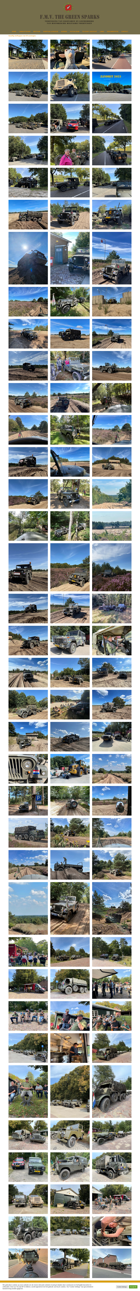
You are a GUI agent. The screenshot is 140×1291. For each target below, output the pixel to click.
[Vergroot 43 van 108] (45, 514)
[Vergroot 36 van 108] (129, 418)
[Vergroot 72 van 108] (129, 821)
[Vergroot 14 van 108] (87, 170)
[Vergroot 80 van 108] (87, 940)
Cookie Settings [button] (122, 1287)
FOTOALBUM (74, 31)
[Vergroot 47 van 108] (87, 546)
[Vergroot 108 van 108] (129, 1251)
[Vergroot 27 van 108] (129, 322)
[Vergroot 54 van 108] (129, 628)
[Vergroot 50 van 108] (87, 596)
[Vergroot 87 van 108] (129, 1004)
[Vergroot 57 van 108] (129, 660)
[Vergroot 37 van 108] (45, 450)
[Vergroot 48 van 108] (129, 546)
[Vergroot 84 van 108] (129, 972)
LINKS (102, 31)
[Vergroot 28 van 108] (45, 354)
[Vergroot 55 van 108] (45, 660)
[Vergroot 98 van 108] (87, 1155)
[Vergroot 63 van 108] (129, 725)
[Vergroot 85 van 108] (45, 1004)
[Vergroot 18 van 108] (129, 202)
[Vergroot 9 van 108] (129, 106)
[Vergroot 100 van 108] (45, 1187)
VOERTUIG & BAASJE (50, 31)
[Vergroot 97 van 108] (45, 1155)
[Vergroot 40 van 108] (45, 482)
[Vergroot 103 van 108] (45, 1219)
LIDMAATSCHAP (24, 31)
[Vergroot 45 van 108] (129, 514)
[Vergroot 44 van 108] (87, 514)
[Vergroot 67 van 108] (45, 789)
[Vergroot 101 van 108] (87, 1187)
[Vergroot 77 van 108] (87, 885)
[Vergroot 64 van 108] (45, 757)
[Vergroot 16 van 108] (45, 202)
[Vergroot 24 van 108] (129, 290)
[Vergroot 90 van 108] (129, 1036)
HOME (14, 31)
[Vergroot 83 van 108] (87, 972)
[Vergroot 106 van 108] (45, 1251)
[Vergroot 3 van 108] (129, 42)
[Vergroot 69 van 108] (129, 789)
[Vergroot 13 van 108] (45, 170)
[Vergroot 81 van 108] (129, 940)
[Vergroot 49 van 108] (45, 596)
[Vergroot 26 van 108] (87, 322)
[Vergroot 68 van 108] (87, 789)
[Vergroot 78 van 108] (129, 885)
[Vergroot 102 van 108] (129, 1187)
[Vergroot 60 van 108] (129, 693)
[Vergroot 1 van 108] (45, 42)
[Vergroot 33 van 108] (129, 386)
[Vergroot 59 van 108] (87, 693)
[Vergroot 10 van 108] (45, 138)
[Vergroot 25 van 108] (45, 322)
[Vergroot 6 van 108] (129, 74)
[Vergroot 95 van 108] (87, 1123)
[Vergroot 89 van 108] (87, 1036)
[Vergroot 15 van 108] (129, 170)
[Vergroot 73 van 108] (45, 853)
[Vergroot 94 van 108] (45, 1123)
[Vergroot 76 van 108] (45, 885)
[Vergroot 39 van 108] (129, 450)
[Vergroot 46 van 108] (45, 546)
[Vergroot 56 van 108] (87, 660)
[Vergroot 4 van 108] (45, 74)
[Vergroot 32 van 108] (87, 386)
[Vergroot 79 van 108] (45, 940)
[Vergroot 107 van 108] (87, 1251)
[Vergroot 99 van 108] (129, 1155)
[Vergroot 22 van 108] (45, 290)
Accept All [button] (133, 1287)
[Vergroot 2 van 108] (87, 42)
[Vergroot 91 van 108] (45, 1068)
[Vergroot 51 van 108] (129, 596)
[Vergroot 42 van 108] (129, 482)
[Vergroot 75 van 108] (129, 853)
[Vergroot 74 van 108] (87, 853)
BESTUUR (36, 31)
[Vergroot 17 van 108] (87, 202)
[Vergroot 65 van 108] (87, 757)
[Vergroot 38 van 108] (87, 450)
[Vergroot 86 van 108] (87, 1004)
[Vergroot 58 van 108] (45, 693)
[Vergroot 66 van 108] (129, 757)
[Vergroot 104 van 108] (87, 1219)
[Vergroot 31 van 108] (45, 386)
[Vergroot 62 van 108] (87, 725)
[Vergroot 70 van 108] (45, 821)
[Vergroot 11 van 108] (87, 138)
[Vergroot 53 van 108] (87, 628)
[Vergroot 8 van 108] (87, 106)
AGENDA (64, 31)
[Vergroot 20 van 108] (87, 235)
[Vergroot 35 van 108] (87, 418)
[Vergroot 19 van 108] (45, 235)
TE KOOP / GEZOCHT (89, 31)
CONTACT (124, 31)
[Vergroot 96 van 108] (129, 1123)
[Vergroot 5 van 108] (87, 74)
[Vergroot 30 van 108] (129, 354)
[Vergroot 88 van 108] (45, 1036)
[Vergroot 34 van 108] (45, 418)
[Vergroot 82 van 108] (45, 972)
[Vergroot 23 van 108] (87, 290)
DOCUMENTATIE (112, 31)
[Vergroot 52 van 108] (45, 628)
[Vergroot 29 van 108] (87, 354)
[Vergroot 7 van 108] (45, 106)
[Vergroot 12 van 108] (129, 138)
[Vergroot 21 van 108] (129, 235)
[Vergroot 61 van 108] (45, 725)
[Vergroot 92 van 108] (87, 1068)
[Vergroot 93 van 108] (129, 1068)
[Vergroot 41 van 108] (87, 482)
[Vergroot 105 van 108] (129, 1219)
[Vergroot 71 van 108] (87, 821)
